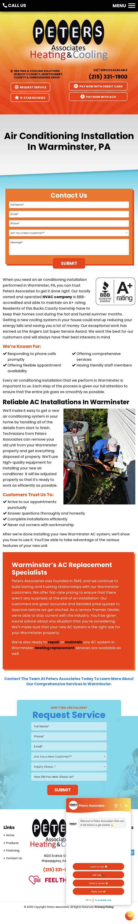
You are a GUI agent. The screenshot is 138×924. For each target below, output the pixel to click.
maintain (73, 642)
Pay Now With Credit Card (101, 86)
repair (53, 642)
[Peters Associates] (69, 43)
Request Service (32, 87)
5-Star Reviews (32, 98)
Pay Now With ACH (101, 97)
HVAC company (57, 296)
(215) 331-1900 (108, 77)
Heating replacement (55, 647)
